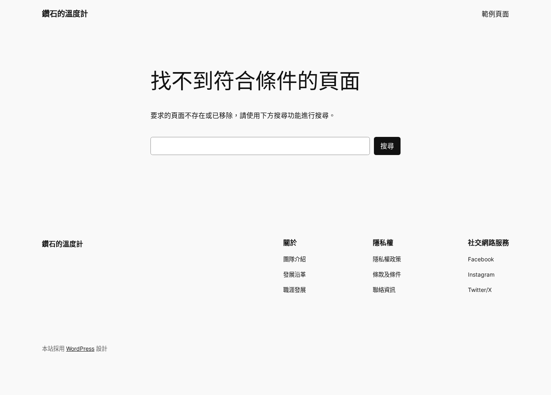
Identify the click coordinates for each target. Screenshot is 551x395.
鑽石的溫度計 (65, 14)
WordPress (80, 348)
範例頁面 (495, 14)
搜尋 (387, 146)
